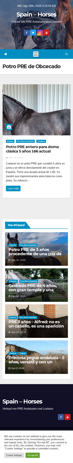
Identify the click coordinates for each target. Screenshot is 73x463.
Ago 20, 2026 (18, 260)
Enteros (10, 141)
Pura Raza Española (25, 141)
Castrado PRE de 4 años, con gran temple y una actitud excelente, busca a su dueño (34, 292)
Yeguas (23, 353)
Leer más (13, 188)
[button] (66, 54)
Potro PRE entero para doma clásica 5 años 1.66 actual (32, 149)
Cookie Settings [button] (14, 455)
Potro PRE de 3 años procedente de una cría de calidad (34, 253)
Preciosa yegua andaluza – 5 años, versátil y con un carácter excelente (36, 362)
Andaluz (13, 353)
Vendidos (41, 141)
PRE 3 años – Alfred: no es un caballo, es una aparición (36, 324)
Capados (13, 281)
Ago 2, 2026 (17, 368)
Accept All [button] (33, 455)
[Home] (6, 54)
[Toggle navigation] (36, 54)
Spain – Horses (36, 14)
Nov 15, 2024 (16, 158)
